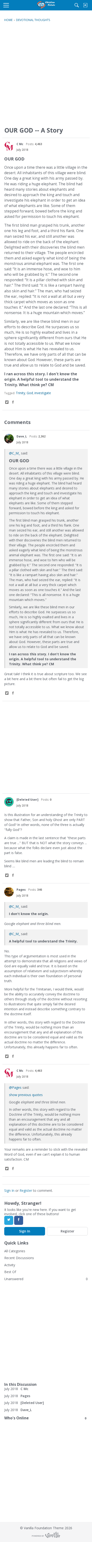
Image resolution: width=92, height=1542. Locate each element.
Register (26, 1190)
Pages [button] (21, 890)
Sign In (9, 1190)
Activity (9, 1265)
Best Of (10, 1272)
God (30, 393)
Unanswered (13, 1279)
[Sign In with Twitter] (8, 1220)
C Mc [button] (20, 144)
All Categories (14, 1251)
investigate (42, 393)
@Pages (15, 1087)
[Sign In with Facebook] (18, 1220)
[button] (9, 146)
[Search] (76, 5)
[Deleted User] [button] (27, 800)
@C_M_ (14, 453)
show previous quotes (26, 1095)
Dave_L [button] (22, 436)
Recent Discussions (19, 1258)
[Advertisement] (46, 76)
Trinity (20, 393)
